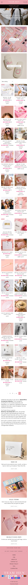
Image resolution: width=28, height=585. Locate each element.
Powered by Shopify (14, 583)
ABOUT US (14, 559)
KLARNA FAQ (14, 568)
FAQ (14, 557)
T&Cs (14, 566)
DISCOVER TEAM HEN (13, 547)
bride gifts (4, 402)
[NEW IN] (14, 447)
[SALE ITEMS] (14, 485)
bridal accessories (15, 402)
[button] (6, 100)
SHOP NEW (14, 468)
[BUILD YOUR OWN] (14, 522)
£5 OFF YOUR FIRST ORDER (13, 551)
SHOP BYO (14, 543)
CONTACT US (14, 561)
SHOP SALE (14, 506)
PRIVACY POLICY (14, 564)
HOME (14, 555)
